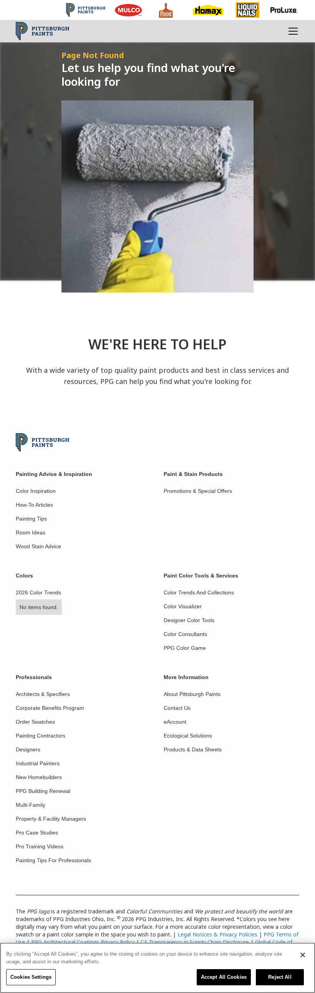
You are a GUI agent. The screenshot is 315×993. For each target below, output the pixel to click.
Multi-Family (30, 805)
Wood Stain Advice (38, 546)
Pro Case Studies (37, 832)
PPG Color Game (185, 648)
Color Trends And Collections (199, 592)
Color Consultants (185, 634)
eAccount (175, 722)
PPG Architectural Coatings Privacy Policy (82, 942)
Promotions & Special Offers (198, 491)
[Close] (302, 954)
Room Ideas (30, 532)
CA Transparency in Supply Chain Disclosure (195, 942)
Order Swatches (35, 722)
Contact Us (177, 708)
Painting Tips (31, 519)
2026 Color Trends (38, 592)
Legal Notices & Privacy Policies (217, 934)
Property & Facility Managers (51, 819)
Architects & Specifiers (43, 694)
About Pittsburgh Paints (192, 694)
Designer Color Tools (189, 620)
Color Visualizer (183, 606)
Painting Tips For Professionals (53, 860)
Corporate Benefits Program (50, 708)
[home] (42, 31)
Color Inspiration (36, 491)
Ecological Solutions (188, 736)
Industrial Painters (38, 763)
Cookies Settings (30, 977)
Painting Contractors (40, 736)
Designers (28, 749)
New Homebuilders (39, 777)
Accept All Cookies (224, 977)
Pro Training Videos (39, 846)
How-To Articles (34, 505)
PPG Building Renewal (43, 791)
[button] (291, 31)
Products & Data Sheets (193, 749)
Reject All (279, 977)
